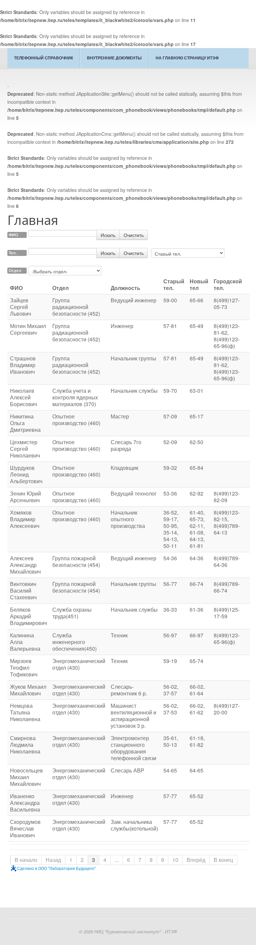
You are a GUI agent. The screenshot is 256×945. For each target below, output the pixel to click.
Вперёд (196, 860)
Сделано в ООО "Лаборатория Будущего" (56, 868)
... (117, 860)
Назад (53, 860)
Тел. (13, 253)
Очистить (134, 235)
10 (175, 860)
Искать (108, 235)
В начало (26, 860)
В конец (223, 860)
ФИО (13, 235)
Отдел (15, 270)
